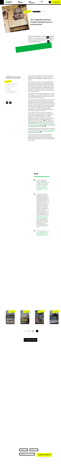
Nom (34, 449)
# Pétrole (8, 88)
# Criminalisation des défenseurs (12, 84)
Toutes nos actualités (30, 339)
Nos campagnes (32, 2)
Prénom (24, 449)
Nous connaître (20, 2)
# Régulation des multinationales (12, 91)
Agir (42, 1)
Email (24, 454)
